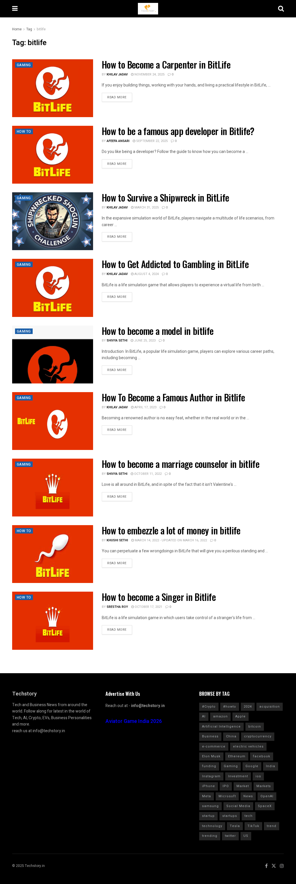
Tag (29, 29)
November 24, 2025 (149, 74)
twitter (230, 835)
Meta (206, 796)
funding (209, 766)
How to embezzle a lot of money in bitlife (171, 530)
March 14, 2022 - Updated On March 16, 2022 (170, 540)
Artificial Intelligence (221, 726)
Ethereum (236, 756)
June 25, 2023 (144, 340)
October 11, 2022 (147, 473)
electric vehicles (248, 746)
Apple (240, 716)
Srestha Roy (117, 606)
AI (204, 716)
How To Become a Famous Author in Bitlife (173, 397)
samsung (210, 806)
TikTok (253, 826)
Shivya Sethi (117, 340)
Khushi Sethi (117, 540)
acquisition (269, 706)
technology (212, 826)
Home (17, 29)
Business (210, 736)
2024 (248, 706)
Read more (117, 97)
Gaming (24, 65)
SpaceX (265, 806)
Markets (263, 786)
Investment (238, 776)
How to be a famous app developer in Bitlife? (178, 131)
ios (258, 776)
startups (229, 815)
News (248, 796)
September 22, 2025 (151, 141)
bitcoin (254, 726)
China (231, 736)
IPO (226, 786)
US (245, 835)
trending (209, 835)
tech (249, 815)
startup (208, 815)
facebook (261, 756)
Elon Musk (211, 756)
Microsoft (227, 796)
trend (271, 826)
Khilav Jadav (117, 74)
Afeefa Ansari (118, 141)
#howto (229, 706)
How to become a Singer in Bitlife (159, 597)
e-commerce (213, 746)
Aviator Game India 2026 (134, 721)
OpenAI (266, 796)
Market (242, 786)
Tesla (235, 826)
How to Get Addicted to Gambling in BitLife (175, 264)
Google (251, 766)
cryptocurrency (257, 736)
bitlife (41, 29)
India (270, 766)
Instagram (211, 776)
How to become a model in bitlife (158, 330)
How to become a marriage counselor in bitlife (180, 463)
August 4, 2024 (146, 274)
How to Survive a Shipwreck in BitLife (165, 197)
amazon (220, 716)
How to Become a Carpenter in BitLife (166, 64)
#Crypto (209, 706)
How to (24, 131)
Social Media (238, 806)
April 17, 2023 (145, 407)
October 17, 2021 (148, 606)
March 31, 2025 (146, 207)
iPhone (208, 786)
